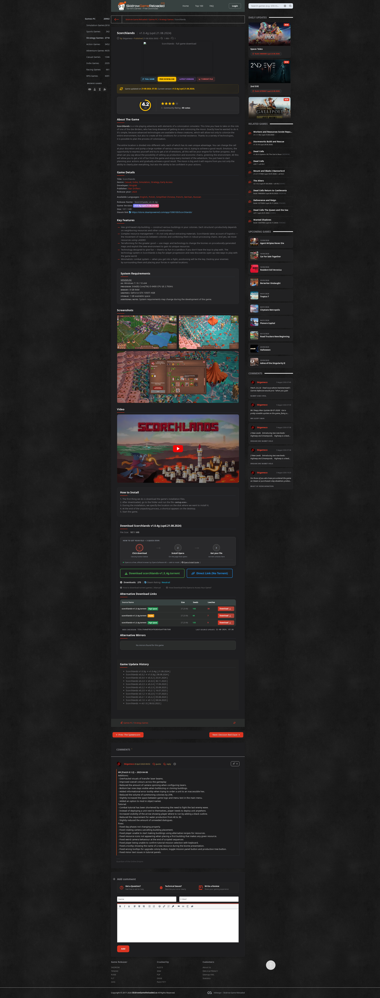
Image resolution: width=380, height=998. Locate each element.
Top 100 (199, 5)
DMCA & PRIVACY (210, 971)
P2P (158, 974)
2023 (134, 191)
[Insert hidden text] (192, 906)
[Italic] (124, 906)
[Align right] (143, 906)
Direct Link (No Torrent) (212, 573)
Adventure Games (98, 50)
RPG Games (98, 76)
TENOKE (114, 971)
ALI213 (160, 967)
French (179, 197)
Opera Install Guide (191, 562)
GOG (113, 982)
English (144, 197)
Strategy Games (98, 37)
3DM (159, 971)
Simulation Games (98, 25)
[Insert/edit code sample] (183, 906)
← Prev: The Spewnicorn (128, 734)
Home (186, 5)
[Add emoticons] (159, 906)
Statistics (206, 978)
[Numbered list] (154, 906)
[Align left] (135, 906)
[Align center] (139, 906)
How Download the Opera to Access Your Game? (190, 587)
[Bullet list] (149, 906)
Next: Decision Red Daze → (226, 734)
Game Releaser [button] (119, 962)
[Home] (116, 19)
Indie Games (98, 63)
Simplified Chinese (165, 197)
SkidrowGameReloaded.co (144, 992)
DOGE (159, 978)
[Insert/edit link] (164, 906)
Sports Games (98, 31)
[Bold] (120, 906)
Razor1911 (161, 982)
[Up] (271, 965)
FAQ (212, 5)
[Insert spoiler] (187, 906)
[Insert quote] (179, 906)
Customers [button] (208, 962)
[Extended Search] (285, 6)
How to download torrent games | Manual (142, 587)
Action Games (98, 44)
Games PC (97, 18)
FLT (112, 978)
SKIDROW (115, 967)
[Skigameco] (119, 762)
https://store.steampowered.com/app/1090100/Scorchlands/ (162, 212)
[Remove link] (168, 906)
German (188, 197)
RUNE (113, 974)
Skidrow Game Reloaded (136, 19)
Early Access (166, 182)
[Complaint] (174, 763)
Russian (197, 197)
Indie (135, 182)
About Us (207, 967)
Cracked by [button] (163, 962)
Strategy (155, 182)
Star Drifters (134, 188)
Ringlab (133, 185)
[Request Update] (234, 722)
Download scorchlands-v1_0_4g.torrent (154, 573)
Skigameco (127, 38)
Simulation (144, 182)
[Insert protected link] (173, 906)
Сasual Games (98, 57)
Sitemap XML (208, 974)
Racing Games (98, 69)
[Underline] (129, 906)
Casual (128, 182)
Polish (152, 197)
